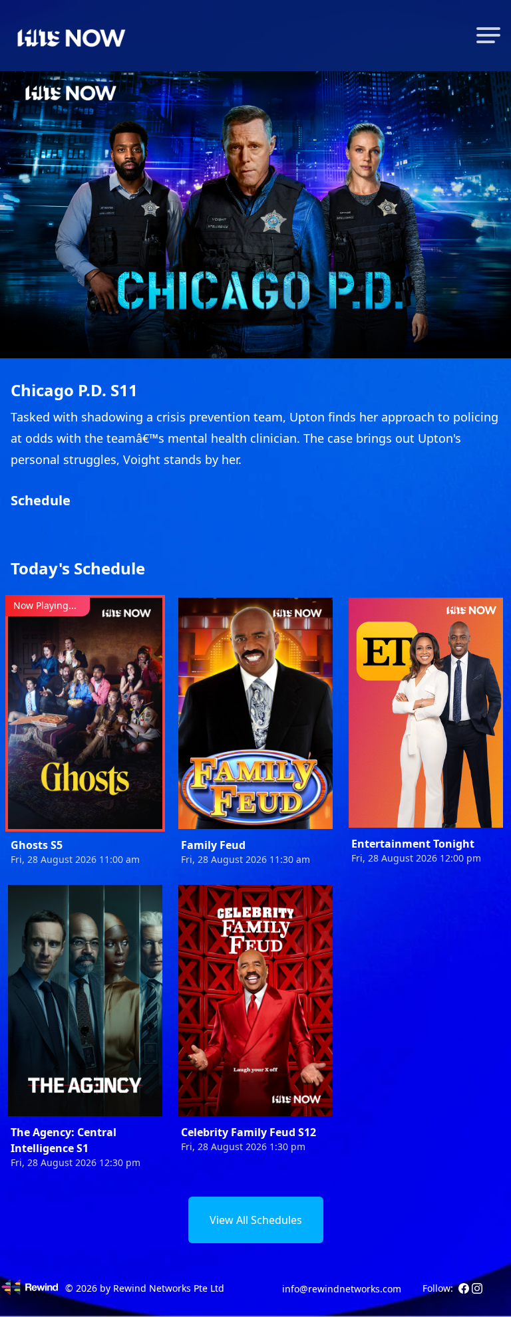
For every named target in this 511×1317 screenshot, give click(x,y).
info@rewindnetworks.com (341, 1288)
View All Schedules (256, 1220)
